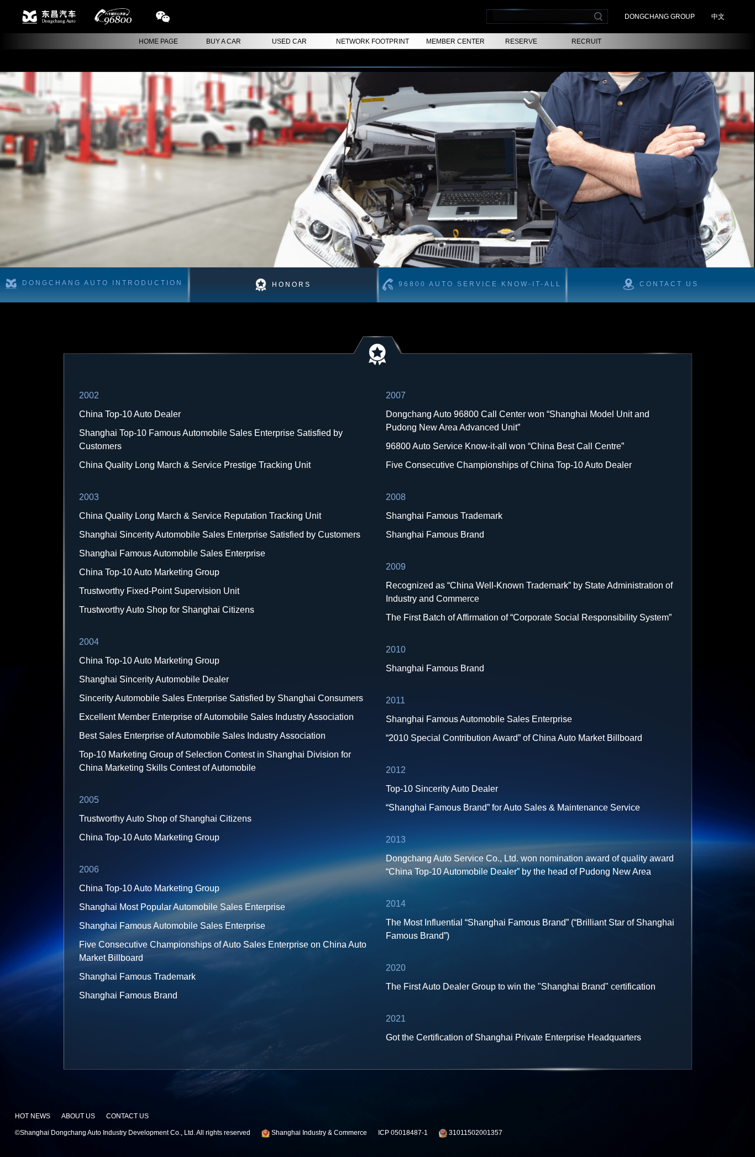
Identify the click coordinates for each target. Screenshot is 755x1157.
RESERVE (521, 41)
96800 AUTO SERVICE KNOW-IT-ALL (480, 284)
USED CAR (289, 41)
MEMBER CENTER (455, 41)
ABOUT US (78, 1116)
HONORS (291, 285)
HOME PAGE (158, 41)
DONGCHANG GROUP (660, 16)
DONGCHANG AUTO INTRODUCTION (102, 283)
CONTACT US (127, 1116)
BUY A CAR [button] (223, 41)
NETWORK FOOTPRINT (372, 41)
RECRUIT (586, 41)
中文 (718, 16)
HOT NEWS (32, 1116)
